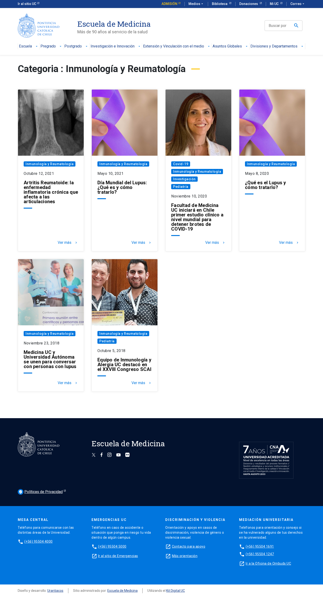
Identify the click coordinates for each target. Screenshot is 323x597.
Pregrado (48, 46)
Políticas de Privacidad (41, 492)
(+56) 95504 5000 (112, 546)
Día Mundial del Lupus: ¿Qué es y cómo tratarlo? (122, 187)
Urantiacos (55, 591)
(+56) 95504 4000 (38, 541)
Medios (196, 4)
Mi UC (274, 4)
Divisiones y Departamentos (273, 46)
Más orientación (185, 556)
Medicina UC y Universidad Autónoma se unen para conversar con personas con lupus (50, 359)
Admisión (169, 4)
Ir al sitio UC (27, 4)
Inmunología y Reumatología (50, 164)
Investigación (184, 179)
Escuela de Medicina (122, 591)
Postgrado (73, 46)
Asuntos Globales (227, 46)
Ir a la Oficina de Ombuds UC (268, 563)
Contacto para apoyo (188, 546)
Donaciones (249, 4)
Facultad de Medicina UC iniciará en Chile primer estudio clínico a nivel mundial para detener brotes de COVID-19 (197, 217)
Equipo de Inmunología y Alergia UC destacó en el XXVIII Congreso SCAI (124, 364)
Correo (297, 4)
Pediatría (180, 187)
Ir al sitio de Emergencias (118, 556)
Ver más (68, 243)
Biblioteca (220, 4)
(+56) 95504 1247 (260, 554)
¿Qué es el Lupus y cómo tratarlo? (265, 185)
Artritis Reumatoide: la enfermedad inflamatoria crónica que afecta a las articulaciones (51, 192)
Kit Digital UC (175, 591)
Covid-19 (180, 164)
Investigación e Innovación (113, 46)
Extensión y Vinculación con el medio (173, 46)
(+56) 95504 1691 (260, 546)
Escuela (25, 46)
